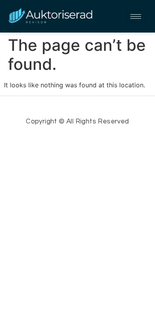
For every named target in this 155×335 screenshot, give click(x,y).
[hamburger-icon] (136, 16)
